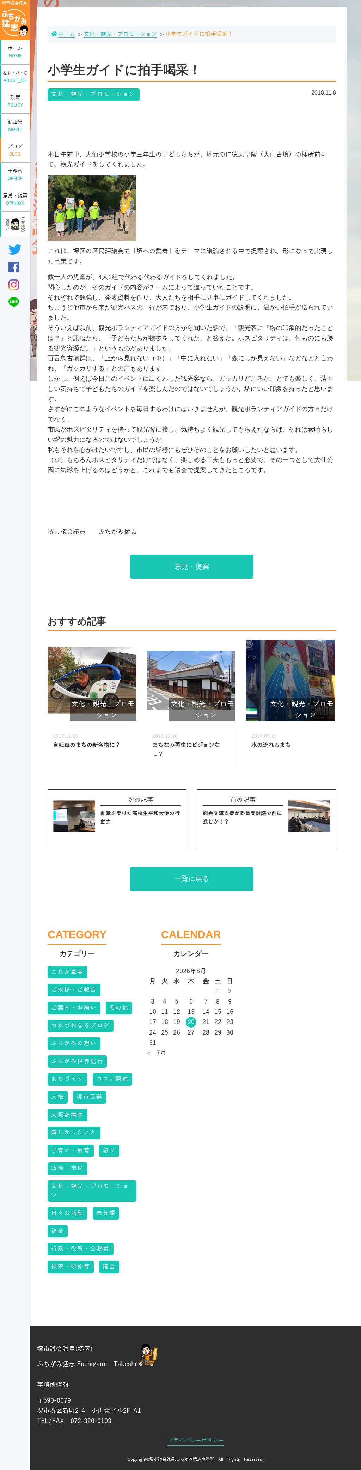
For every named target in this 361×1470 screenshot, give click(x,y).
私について (15, 77)
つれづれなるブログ (80, 1026)
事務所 (15, 175)
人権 (57, 1097)
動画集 (15, 126)
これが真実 (67, 972)
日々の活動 (67, 1213)
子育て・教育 (70, 1150)
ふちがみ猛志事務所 (195, 1459)
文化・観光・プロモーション (93, 94)
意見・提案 (15, 199)
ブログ (15, 150)
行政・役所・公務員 (80, 1249)
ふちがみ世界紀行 (77, 1061)
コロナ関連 (112, 1079)
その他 (119, 1008)
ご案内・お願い (74, 1008)
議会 (109, 1267)
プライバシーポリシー (195, 1441)
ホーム (15, 52)
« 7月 (156, 1052)
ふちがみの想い (74, 1043)
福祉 (57, 1231)
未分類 (106, 1213)
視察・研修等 (70, 1267)
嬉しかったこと (74, 1132)
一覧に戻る (191, 879)
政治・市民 (67, 1168)
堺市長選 (90, 1097)
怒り (109, 1150)
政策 (15, 101)
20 (191, 1021)
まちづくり (67, 1079)
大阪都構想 (67, 1115)
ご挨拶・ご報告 (74, 990)
